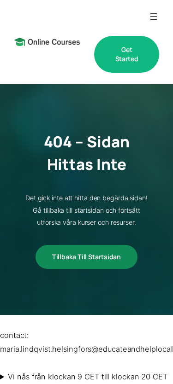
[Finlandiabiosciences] (47, 41)
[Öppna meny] (153, 16)
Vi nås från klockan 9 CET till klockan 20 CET (87, 376)
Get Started (126, 54)
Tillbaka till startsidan (86, 256)
